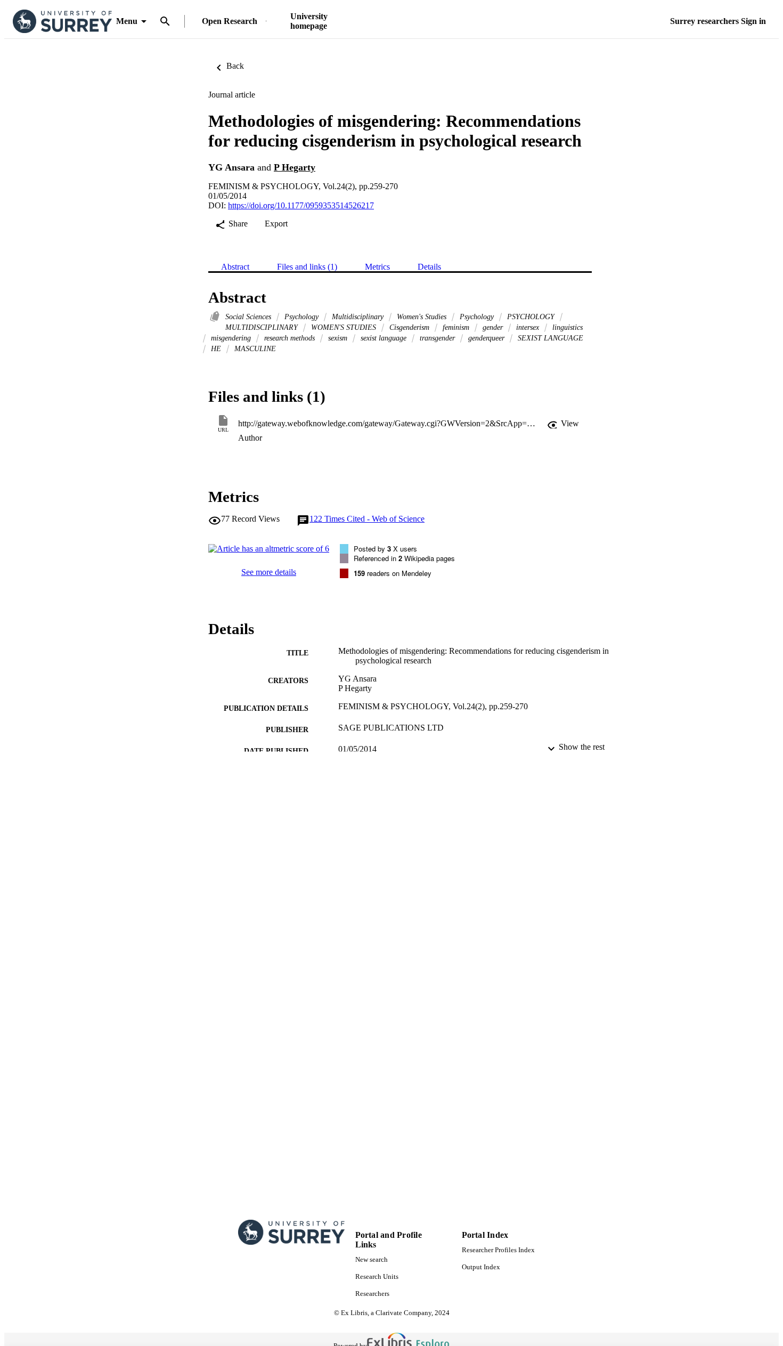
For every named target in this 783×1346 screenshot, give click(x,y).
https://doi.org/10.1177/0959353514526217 (301, 205)
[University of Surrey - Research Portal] (62, 22)
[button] (563, 423)
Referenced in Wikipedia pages (404, 558)
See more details (268, 572)
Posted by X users (385, 549)
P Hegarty (294, 167)
